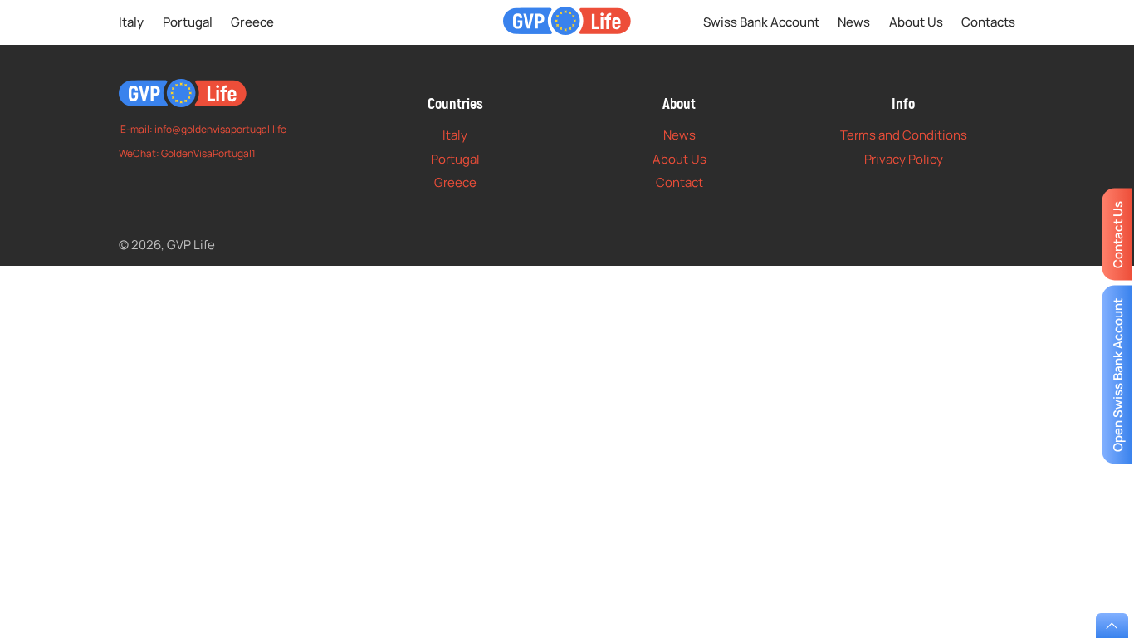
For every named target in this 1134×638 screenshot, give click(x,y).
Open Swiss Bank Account (1117, 374)
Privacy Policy (903, 159)
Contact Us (1117, 234)
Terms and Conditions (903, 135)
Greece (252, 22)
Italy (131, 22)
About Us (916, 22)
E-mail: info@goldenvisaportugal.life (202, 129)
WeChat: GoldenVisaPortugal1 (187, 153)
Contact (679, 182)
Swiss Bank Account (761, 22)
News (854, 22)
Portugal (188, 22)
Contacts (988, 22)
